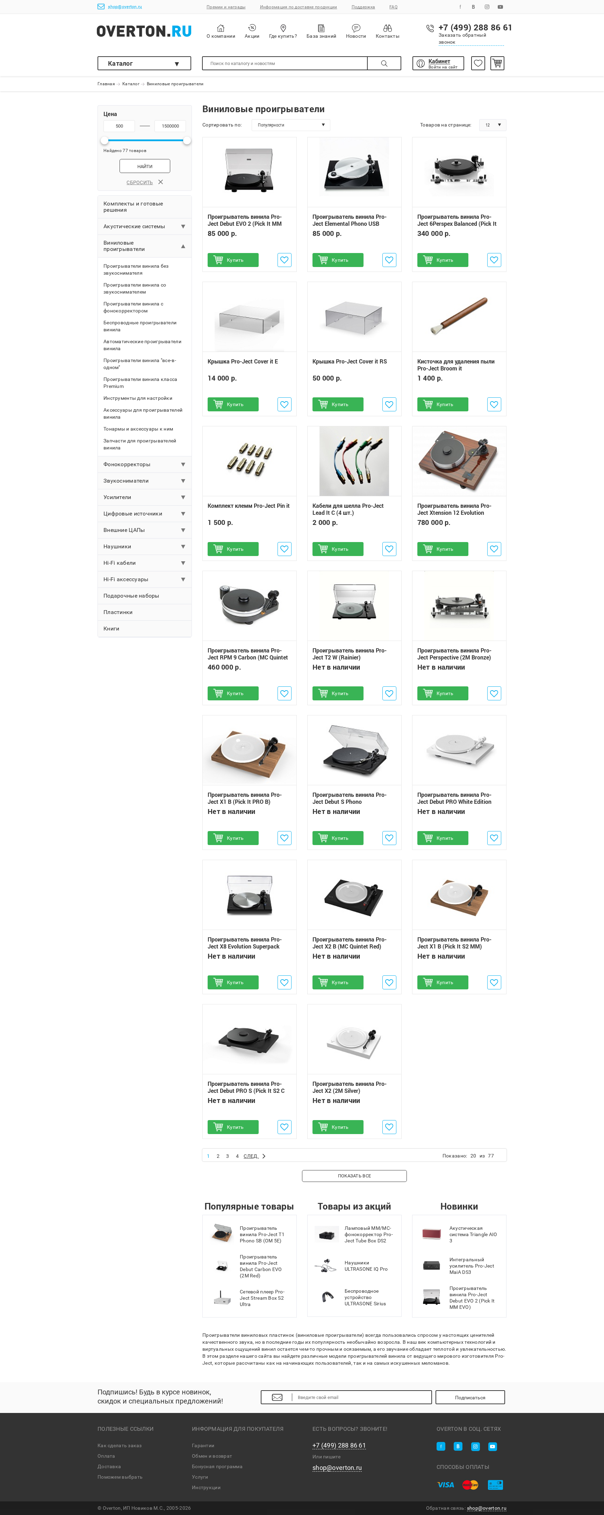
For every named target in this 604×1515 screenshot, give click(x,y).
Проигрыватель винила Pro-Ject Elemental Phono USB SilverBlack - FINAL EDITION (349, 223)
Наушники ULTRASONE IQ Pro (366, 1266)
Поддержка (363, 7)
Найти (144, 166)
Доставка (109, 1466)
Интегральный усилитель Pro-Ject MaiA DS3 (472, 1266)
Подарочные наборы (131, 595)
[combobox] (291, 125)
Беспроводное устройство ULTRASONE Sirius (365, 1297)
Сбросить (140, 182)
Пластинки (118, 612)
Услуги (200, 1477)
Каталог (120, 63)
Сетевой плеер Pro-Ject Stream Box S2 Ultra (262, 1298)
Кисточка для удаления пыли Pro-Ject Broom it (456, 365)
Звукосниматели (126, 480)
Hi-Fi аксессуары (125, 579)
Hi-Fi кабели (119, 563)
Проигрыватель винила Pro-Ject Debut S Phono (349, 799)
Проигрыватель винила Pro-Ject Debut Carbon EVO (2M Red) (261, 1266)
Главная (106, 84)
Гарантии (203, 1445)
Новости (356, 36)
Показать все (354, 1175)
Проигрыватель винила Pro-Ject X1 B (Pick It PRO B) (245, 799)
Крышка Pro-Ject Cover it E (243, 361)
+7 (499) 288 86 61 (339, 1445)
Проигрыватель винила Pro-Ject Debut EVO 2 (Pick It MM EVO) (245, 223)
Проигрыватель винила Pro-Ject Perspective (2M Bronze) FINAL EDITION (454, 657)
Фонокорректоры (126, 464)
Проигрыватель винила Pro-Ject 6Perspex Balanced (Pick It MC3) (457, 223)
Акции (252, 36)
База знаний (321, 36)
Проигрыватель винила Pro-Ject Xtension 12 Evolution (454, 509)
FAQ (393, 7)
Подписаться (470, 1397)
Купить (235, 260)
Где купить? (283, 36)
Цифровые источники (132, 513)
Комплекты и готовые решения (133, 206)
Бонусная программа (217, 1466)
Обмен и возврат (212, 1456)
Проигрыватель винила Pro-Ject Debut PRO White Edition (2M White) (454, 802)
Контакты (388, 36)
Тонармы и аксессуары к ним (138, 429)
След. (251, 1156)
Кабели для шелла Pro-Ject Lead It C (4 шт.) (348, 509)
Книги (111, 628)
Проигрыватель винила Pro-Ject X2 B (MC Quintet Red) (349, 943)
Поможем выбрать (120, 1477)
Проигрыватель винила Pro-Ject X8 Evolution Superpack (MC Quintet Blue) (245, 946)
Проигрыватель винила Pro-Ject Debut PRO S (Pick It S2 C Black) (246, 1091)
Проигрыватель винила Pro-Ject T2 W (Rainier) (349, 654)
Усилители (117, 497)
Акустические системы (134, 226)
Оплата (106, 1456)
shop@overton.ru (125, 6)
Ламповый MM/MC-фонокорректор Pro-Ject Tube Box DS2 (369, 1234)
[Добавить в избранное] (285, 260)
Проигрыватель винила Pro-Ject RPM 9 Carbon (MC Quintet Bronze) (248, 657)
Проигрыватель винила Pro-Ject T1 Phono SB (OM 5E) (262, 1234)
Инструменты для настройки (137, 398)
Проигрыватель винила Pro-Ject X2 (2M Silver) (349, 1088)
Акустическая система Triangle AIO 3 (473, 1234)
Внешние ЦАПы (124, 530)
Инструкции (206, 1487)
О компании (221, 36)
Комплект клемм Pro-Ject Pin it (249, 505)
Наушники (117, 546)
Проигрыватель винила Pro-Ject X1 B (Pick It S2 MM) (454, 943)
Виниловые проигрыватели (124, 245)
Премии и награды (226, 7)
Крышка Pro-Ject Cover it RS (349, 361)
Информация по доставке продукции (298, 7)
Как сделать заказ (120, 1445)
